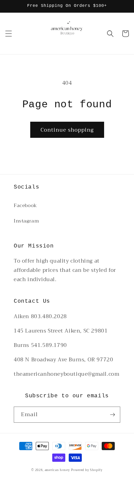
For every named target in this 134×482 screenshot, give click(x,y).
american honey (57, 470)
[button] (8, 33)
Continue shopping (67, 129)
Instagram (26, 221)
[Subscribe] (112, 415)
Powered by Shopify (87, 470)
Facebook (25, 205)
